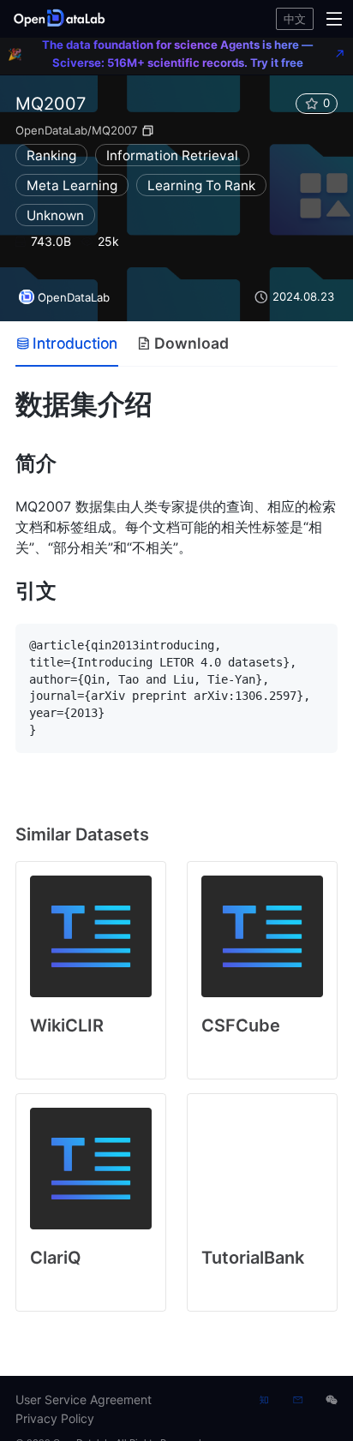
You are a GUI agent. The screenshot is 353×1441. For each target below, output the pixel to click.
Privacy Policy (54, 1418)
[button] (62, 19)
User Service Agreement (83, 1399)
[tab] (66, 343)
